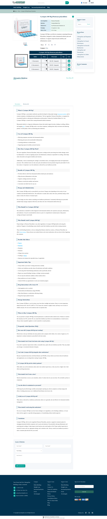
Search (88, 24)
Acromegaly (37, 493)
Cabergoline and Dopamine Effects (84, 38)
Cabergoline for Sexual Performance (83, 42)
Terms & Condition (52, 489)
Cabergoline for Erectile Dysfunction (83, 46)
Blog (48, 7)
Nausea (20, 243)
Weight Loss (26, 7)
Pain (19, 11)
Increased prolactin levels (38, 7)
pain (24, 126)
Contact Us (50, 487)
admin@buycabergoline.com (21, 493)
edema (25, 255)
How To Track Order (52, 500)
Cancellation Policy (52, 498)
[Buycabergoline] (19, 2)
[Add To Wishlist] (73, 17)
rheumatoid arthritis (62, 114)
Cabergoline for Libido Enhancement (83, 55)
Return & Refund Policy (51, 492)
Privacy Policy (51, 496)
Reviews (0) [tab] (26, 104)
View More (69, 78)
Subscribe (84, 491)
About (49, 485)
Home (15, 11)
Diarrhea (20, 245)
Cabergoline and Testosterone (81, 51)
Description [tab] (17, 104)
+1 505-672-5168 (19, 487)
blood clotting (23, 232)
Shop (48, 502)
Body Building (17, 7)
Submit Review (21, 465)
